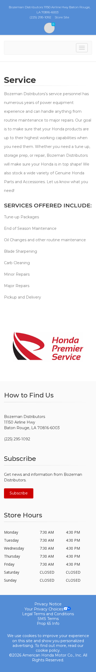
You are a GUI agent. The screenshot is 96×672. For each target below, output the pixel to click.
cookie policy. (48, 650)
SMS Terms (48, 618)
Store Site (62, 17)
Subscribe (19, 493)
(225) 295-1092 (17, 439)
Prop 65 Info (48, 623)
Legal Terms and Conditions (48, 613)
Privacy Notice (48, 604)
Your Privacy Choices (44, 609)
